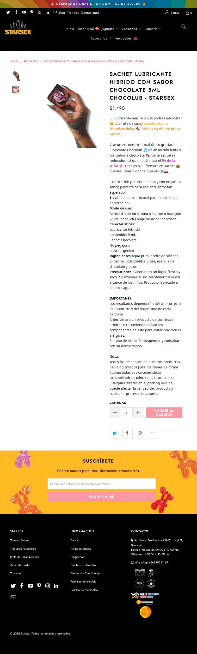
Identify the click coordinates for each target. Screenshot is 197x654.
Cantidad (118, 402)
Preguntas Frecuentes (23, 549)
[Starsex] (18, 27)
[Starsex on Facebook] (16, 13)
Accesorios (99, 38)
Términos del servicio (84, 581)
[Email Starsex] (55, 13)
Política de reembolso (84, 590)
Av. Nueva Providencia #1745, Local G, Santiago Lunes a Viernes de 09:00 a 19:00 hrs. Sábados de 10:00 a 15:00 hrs (157, 547)
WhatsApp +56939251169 (151, 562)
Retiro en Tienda (81, 549)
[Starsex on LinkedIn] (47, 13)
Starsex (25, 633)
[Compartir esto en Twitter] (115, 433)
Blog (61, 12)
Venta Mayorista (19, 565)
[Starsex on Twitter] (8, 13)
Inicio (70, 28)
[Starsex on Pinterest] (31, 13)
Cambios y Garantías (83, 565)
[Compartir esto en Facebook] (127, 433)
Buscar (75, 540)
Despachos (77, 557)
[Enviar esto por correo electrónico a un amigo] (153, 433)
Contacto (15, 573)
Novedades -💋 (126, 38)
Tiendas (73, 12)
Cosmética (129, 28)
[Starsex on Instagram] (39, 13)
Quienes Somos (19, 540)
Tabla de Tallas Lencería (24, 557)
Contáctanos (90, 12)
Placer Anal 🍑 (87, 28)
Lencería (151, 28)
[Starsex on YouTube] (24, 13)
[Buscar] (183, 28)
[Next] (100, 108)
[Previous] (30, 108)
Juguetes (107, 28)
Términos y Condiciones (85, 573)
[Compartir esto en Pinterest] (140, 433)
